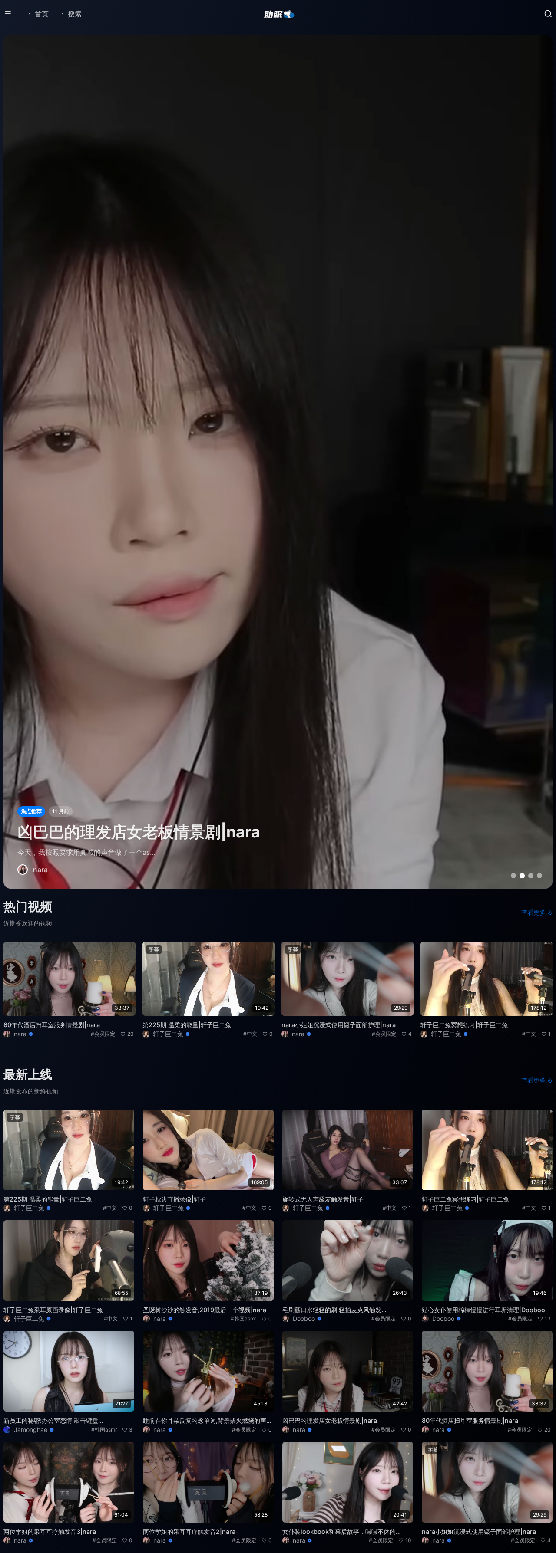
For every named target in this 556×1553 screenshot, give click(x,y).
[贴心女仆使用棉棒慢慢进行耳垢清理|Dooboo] (278, 462)
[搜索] (548, 14)
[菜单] (8, 14)
